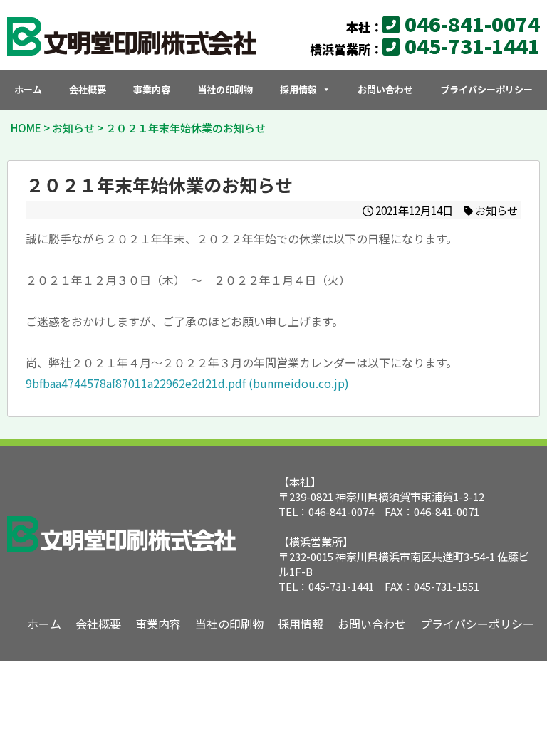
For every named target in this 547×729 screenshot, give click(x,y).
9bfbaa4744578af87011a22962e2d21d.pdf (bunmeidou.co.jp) (187, 383)
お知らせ (496, 210)
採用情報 (298, 89)
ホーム (28, 89)
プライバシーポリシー (486, 89)
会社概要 (87, 89)
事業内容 (151, 89)
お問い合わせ (385, 89)
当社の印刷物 (225, 89)
